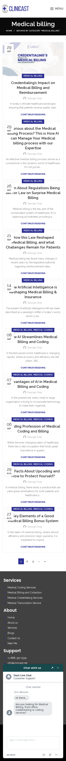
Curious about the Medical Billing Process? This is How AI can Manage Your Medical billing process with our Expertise (33, 138)
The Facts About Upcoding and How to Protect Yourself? (33, 473)
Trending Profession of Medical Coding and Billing (33, 428)
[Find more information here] (33, 711)
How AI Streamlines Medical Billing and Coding (33, 339)
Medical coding (43, 330)
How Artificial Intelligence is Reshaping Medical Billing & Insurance (33, 292)
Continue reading (33, 114)
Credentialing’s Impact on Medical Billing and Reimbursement (33, 88)
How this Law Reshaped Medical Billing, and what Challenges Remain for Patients (33, 242)
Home (9, 31)
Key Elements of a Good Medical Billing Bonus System (33, 518)
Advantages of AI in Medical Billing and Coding (33, 384)
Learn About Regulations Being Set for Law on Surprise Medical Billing (33, 193)
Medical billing (33, 76)
